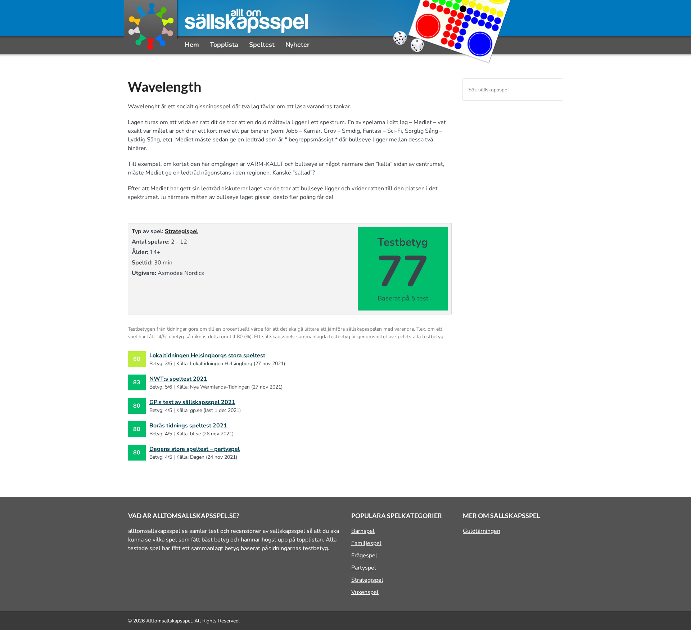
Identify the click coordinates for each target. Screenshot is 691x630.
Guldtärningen (481, 531)
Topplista (224, 44)
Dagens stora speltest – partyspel (194, 449)
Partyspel (363, 568)
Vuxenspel (365, 592)
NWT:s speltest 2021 (178, 379)
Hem (192, 44)
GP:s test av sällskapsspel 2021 (192, 402)
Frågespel (364, 555)
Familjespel (366, 543)
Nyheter (297, 44)
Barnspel (363, 531)
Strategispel (181, 231)
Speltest (262, 44)
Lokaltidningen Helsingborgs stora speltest (207, 355)
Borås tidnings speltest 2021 (188, 426)
